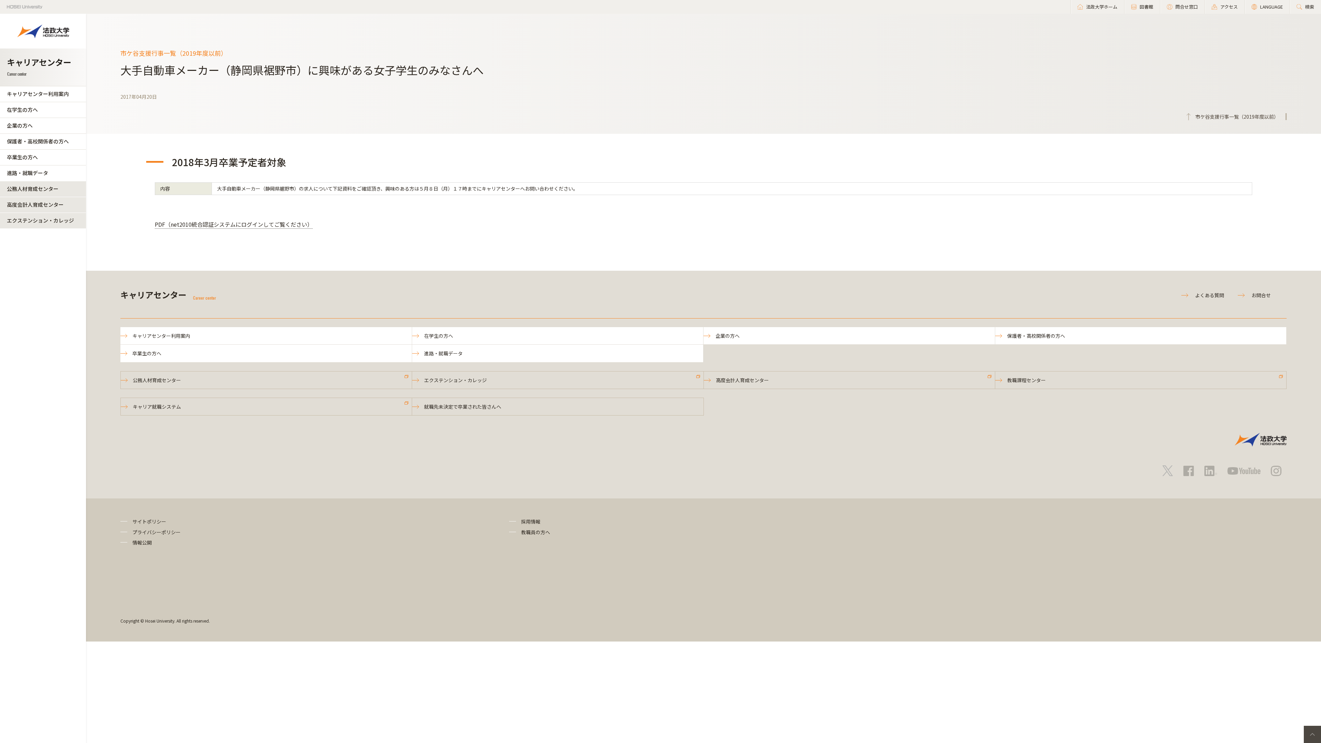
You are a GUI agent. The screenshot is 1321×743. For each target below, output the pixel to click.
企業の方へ (20, 125)
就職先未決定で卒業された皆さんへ (462, 406)
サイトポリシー (149, 521)
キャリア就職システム (157, 406)
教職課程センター (1026, 380)
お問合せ (1261, 295)
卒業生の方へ (22, 157)
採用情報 (530, 521)
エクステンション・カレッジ (40, 220)
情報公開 (142, 542)
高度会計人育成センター (35, 204)
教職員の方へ (535, 532)
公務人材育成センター (32, 188)
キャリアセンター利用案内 (38, 93)
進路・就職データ (27, 172)
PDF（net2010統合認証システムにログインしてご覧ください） (234, 224)
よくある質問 (1209, 295)
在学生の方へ (22, 109)
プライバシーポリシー (156, 532)
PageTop (1312, 734)
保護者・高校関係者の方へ (38, 141)
